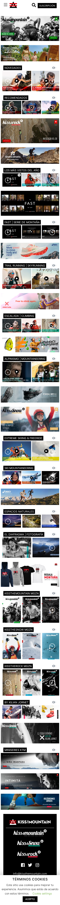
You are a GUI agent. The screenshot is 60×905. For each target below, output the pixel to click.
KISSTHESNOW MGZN (18, 629)
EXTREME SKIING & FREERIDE (23, 438)
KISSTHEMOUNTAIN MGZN (21, 593)
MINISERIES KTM (15, 750)
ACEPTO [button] (30, 899)
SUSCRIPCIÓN (47, 5)
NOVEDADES (12, 68)
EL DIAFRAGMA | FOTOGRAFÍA (23, 534)
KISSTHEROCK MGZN (18, 666)
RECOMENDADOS (15, 97)
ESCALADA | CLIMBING (19, 315)
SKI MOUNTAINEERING (18, 468)
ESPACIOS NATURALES (19, 511)
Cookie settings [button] (42, 893)
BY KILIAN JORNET (16, 702)
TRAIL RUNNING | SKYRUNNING (24, 265)
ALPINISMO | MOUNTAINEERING (24, 358)
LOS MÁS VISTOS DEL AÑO (21, 170)
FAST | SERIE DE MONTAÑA (22, 222)
